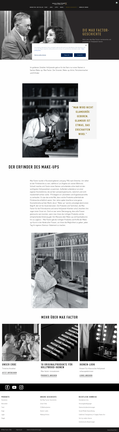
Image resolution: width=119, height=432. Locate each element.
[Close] (86, 45)
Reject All (66, 55)
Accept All (79, 55)
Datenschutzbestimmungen (34, 430)
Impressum (19, 430)
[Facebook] (7, 387)
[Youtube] (14, 387)
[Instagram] (21, 387)
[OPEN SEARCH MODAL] (117, 3)
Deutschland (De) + (112, 430)
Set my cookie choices (85, 418)
